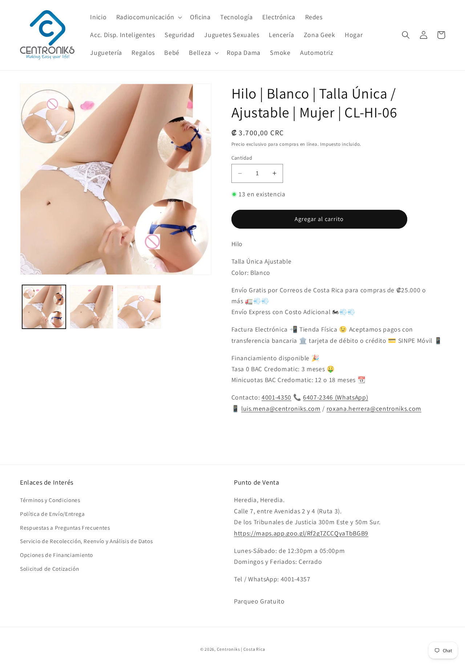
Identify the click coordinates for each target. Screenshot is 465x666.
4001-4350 (276, 397)
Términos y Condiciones (50, 499)
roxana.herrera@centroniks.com (374, 408)
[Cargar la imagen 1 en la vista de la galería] (44, 307)
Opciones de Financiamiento (56, 554)
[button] (148, 17)
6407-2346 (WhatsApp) (335, 397)
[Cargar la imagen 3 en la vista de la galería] (139, 307)
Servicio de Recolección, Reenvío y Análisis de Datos (86, 541)
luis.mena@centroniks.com (281, 408)
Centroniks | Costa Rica (241, 649)
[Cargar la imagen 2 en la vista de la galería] (91, 307)
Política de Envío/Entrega (52, 513)
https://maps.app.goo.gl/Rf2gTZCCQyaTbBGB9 (301, 533)
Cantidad (241, 157)
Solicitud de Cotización (49, 568)
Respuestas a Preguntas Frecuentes (65, 527)
